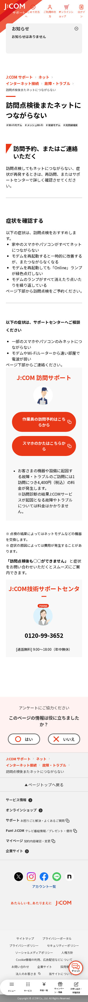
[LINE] (56, 877)
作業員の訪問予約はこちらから (44, 422)
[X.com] (18, 877)
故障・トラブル (57, 83)
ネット (43, 77)
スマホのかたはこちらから (44, 446)
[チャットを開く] (75, 968)
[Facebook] (44, 877)
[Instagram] (31, 877)
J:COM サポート (19, 77)
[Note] (69, 877)
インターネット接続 (22, 83)
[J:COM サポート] (14, 9)
